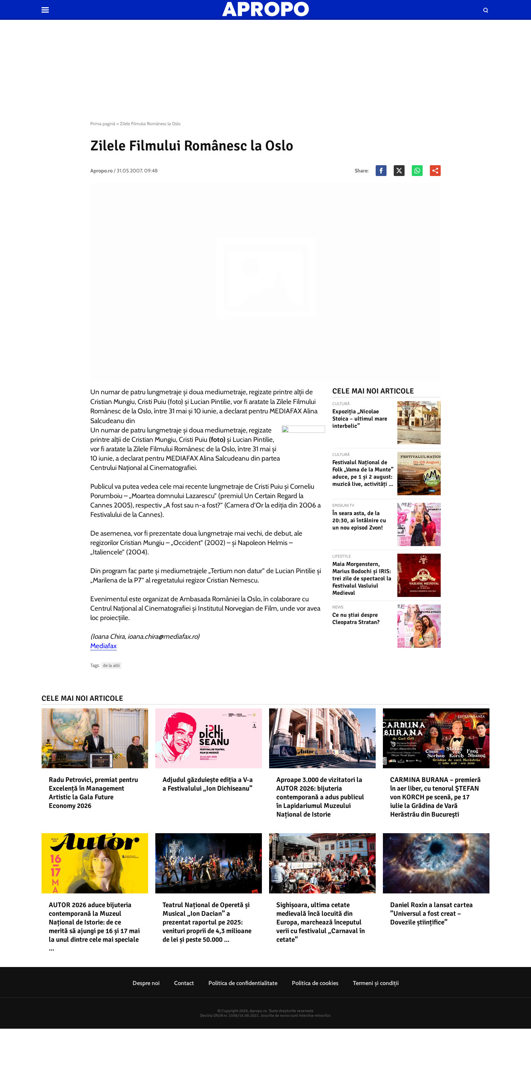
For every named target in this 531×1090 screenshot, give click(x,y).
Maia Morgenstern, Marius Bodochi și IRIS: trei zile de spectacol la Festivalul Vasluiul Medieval (361, 579)
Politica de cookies (315, 983)
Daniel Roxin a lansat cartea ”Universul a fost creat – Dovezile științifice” (431, 914)
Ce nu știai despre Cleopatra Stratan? (356, 618)
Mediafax (103, 646)
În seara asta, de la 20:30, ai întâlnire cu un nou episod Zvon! (359, 520)
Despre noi (146, 983)
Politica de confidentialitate (242, 983)
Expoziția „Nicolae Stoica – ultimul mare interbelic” (359, 419)
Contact (184, 983)
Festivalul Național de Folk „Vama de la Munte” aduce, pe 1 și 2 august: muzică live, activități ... (362, 473)
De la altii (111, 665)
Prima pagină (102, 123)
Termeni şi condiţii (376, 983)
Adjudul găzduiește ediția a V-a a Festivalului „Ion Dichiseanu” (208, 784)
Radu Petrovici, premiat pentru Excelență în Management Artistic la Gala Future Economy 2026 (93, 792)
